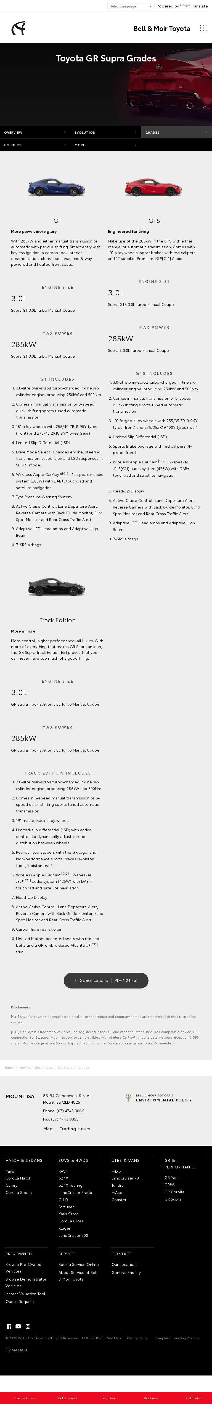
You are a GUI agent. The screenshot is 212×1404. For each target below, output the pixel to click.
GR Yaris (172, 1177)
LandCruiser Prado (75, 1192)
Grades (152, 132)
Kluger (64, 1228)
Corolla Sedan (19, 1192)
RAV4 (63, 1171)
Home (9, 1067)
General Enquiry (126, 1272)
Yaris (10, 1171)
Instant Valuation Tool (25, 1293)
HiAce (117, 1192)
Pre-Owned (19, 1253)
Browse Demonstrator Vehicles (26, 1282)
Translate (199, 6)
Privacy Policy (137, 1337)
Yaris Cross (69, 1213)
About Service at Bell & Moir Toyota (78, 1275)
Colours (13, 145)
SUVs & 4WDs (73, 1160)
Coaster (119, 1199)
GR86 (170, 1184)
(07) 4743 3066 (70, 1110)
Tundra (118, 1185)
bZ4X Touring (71, 1185)
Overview (13, 132)
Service (67, 1253)
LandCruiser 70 (125, 1178)
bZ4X (63, 1178)
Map (47, 1128)
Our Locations (124, 1264)
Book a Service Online (79, 1264)
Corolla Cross (71, 1221)
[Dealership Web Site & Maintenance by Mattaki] (16, 1350)
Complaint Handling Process (176, 1337)
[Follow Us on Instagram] (28, 1326)
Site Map (114, 1337)
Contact (122, 1253)
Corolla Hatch (18, 1178)
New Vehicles (30, 1067)
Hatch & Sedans (24, 1160)
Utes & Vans (126, 1160)
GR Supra (65, 1067)
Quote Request (20, 1301)
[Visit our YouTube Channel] (18, 1326)
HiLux (116, 1171)
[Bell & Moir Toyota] (17, 28)
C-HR (63, 1199)
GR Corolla (174, 1191)
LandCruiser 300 (73, 1235)
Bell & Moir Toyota (162, 28)
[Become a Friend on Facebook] (9, 1326)
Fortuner (66, 1206)
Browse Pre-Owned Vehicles (23, 1267)
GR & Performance (180, 1163)
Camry (11, 1185)
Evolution (85, 132)
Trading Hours (75, 1128)
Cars (49, 1067)
